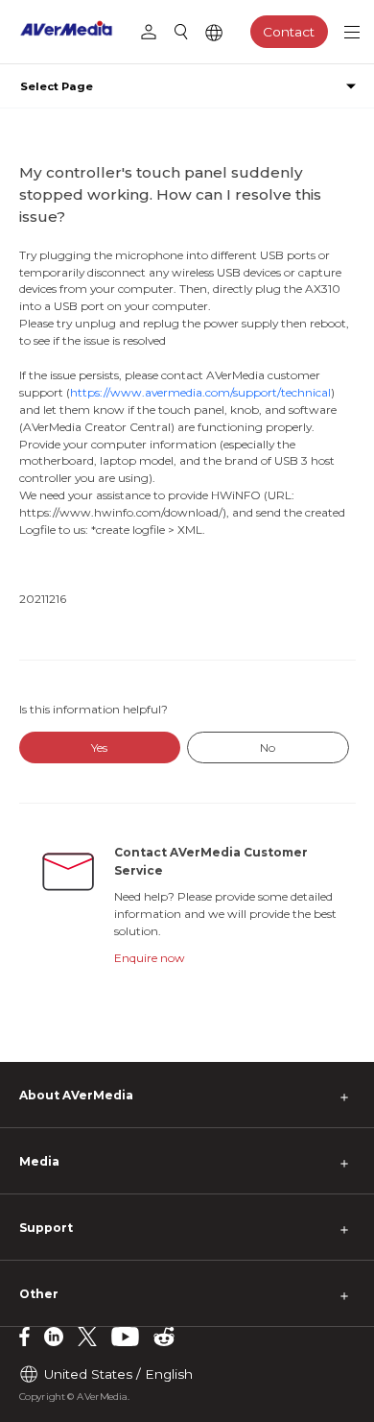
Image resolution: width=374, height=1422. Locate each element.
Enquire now (149, 958)
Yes (99, 747)
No (267, 747)
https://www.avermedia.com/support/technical (200, 392)
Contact (289, 31)
